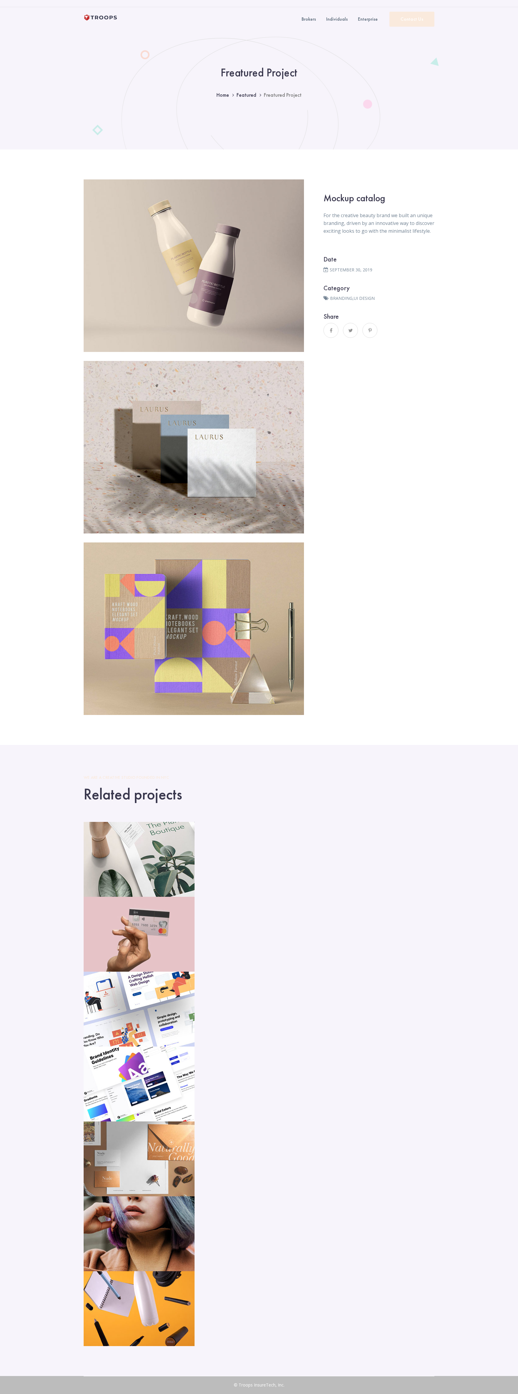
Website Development (259, 1309)
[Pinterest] (369, 330)
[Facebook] (330, 330)
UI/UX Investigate (259, 1009)
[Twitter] (350, 330)
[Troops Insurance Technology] (101, 17)
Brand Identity (259, 860)
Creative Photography (259, 1234)
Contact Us (411, 19)
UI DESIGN (364, 298)
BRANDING (341, 298)
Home (222, 94)
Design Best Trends (259, 1084)
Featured (246, 94)
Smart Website (259, 1159)
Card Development (259, 935)
